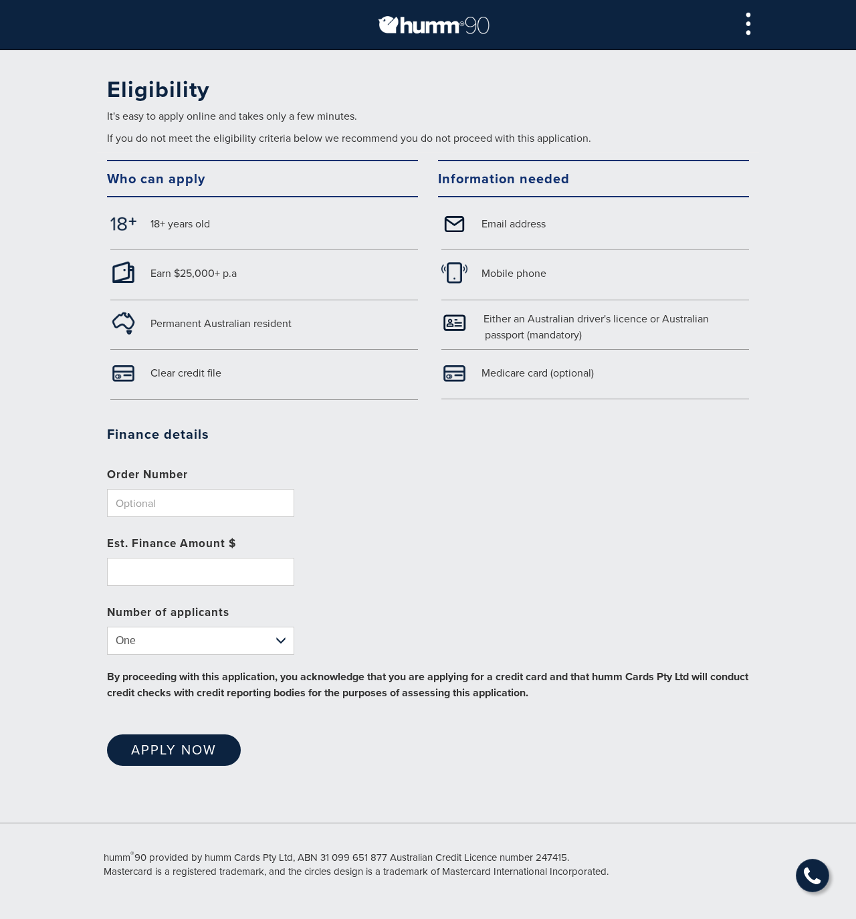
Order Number (147, 474)
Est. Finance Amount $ (171, 543)
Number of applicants (168, 612)
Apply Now (174, 749)
